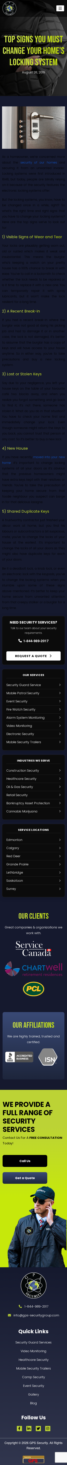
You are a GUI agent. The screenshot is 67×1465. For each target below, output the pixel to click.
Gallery (33, 1394)
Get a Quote (25, 1178)
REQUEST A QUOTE (31, 656)
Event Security (33, 1386)
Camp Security (33, 1377)
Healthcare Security (34, 1360)
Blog (33, 1403)
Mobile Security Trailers (33, 1368)
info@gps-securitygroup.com (36, 1315)
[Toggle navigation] (60, 8)
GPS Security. (39, 1442)
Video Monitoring (33, 1351)
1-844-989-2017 (36, 640)
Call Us (24, 1161)
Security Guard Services (33, 1342)
